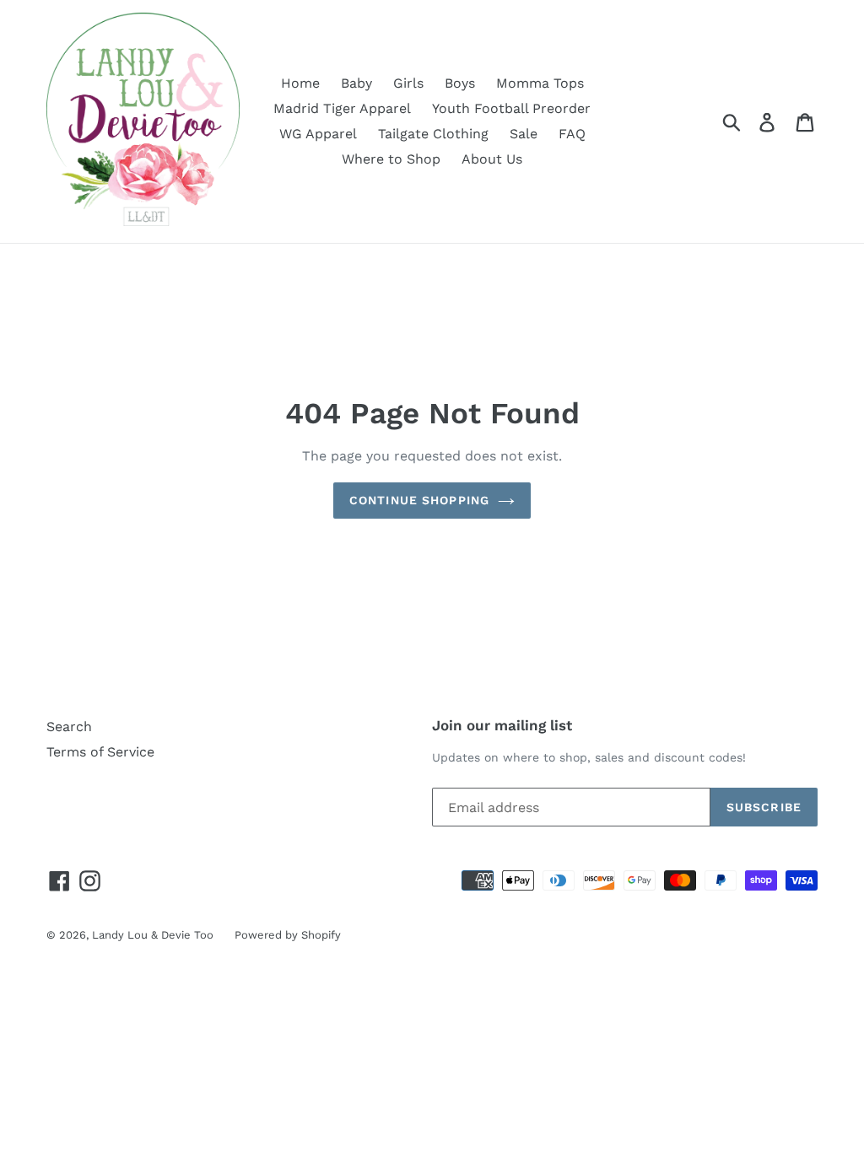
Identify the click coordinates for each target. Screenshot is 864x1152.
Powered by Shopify (288, 935)
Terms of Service (100, 752)
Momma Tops (540, 83)
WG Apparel (318, 134)
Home (300, 83)
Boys (460, 83)
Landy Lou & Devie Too (152, 935)
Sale (523, 134)
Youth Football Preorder (511, 108)
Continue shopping (419, 500)
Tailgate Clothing (433, 134)
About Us (492, 159)
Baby (356, 83)
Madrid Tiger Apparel (342, 108)
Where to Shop (391, 159)
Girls (408, 83)
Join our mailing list (502, 725)
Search (69, 727)
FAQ (572, 134)
